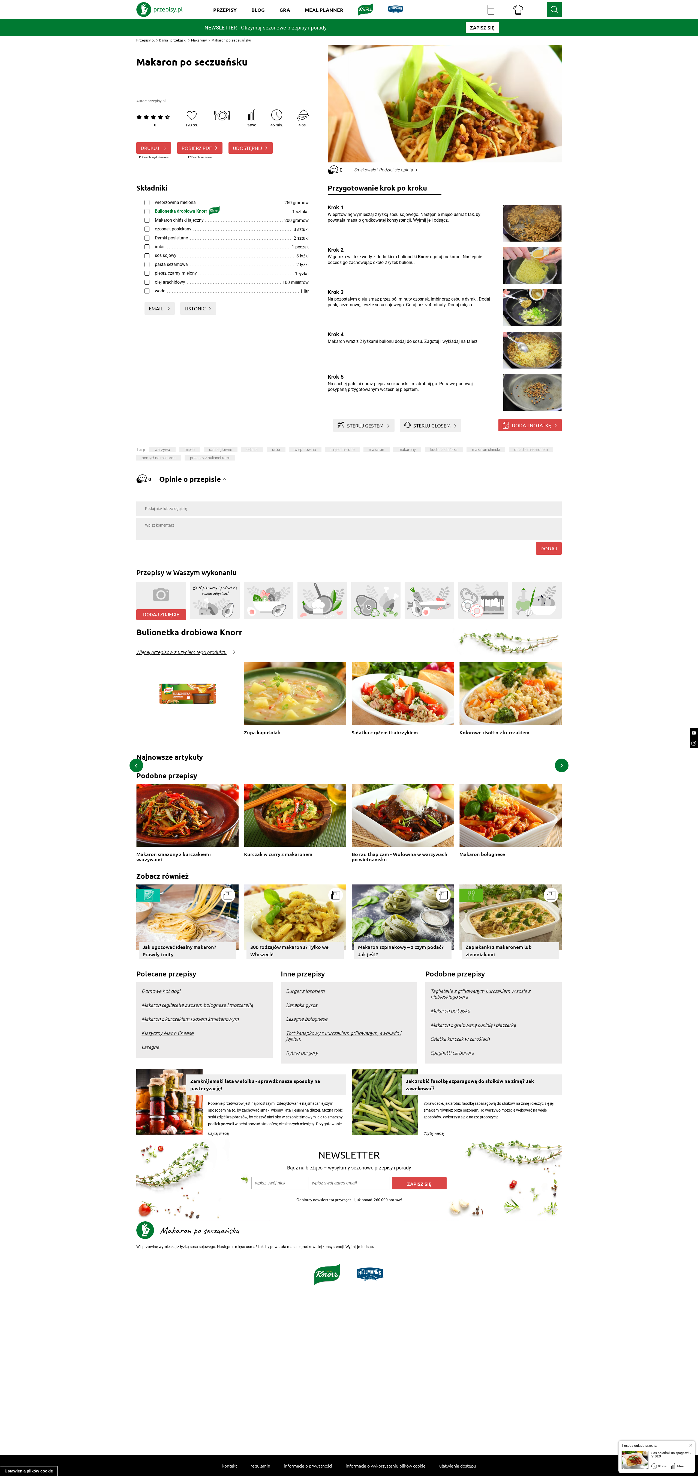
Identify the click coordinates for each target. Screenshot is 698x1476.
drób (276, 449)
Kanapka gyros (301, 1005)
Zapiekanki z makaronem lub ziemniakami (499, 950)
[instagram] (694, 743)
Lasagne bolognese (306, 1018)
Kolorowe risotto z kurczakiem (494, 732)
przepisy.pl (157, 101)
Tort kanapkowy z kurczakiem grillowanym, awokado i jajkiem (343, 1035)
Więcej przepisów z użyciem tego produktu (181, 652)
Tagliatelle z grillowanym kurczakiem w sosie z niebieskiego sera (480, 993)
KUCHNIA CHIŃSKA (444, 449)
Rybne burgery (302, 1052)
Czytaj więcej (218, 1133)
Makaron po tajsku (450, 1010)
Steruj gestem (365, 425)
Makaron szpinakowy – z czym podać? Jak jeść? (401, 950)
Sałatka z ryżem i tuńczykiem (385, 732)
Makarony (199, 40)
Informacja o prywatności (308, 1465)
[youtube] (694, 733)
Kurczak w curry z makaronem (278, 854)
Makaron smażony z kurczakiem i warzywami (174, 856)
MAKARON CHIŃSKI (486, 449)
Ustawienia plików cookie (29, 1471)
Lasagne (150, 1047)
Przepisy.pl (145, 40)
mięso (190, 449)
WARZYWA (162, 449)
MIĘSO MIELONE (342, 449)
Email (156, 308)
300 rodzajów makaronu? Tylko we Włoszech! (289, 950)
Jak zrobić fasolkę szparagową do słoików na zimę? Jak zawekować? (470, 1084)
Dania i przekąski (172, 40)
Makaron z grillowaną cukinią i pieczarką (473, 1024)
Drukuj (150, 148)
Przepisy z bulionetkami (210, 458)
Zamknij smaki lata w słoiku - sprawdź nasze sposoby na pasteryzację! (255, 1084)
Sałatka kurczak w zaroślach (460, 1038)
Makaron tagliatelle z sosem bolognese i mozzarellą (197, 1005)
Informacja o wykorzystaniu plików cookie (386, 1465)
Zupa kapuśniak (262, 732)
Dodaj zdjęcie (161, 614)
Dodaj (548, 548)
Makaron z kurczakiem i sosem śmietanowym (190, 1018)
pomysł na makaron (159, 458)
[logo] (159, 9)
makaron (376, 449)
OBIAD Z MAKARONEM (531, 449)
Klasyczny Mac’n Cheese (168, 1033)
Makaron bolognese (482, 854)
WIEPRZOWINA (305, 449)
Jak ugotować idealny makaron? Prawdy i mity (179, 950)
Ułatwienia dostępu (457, 1465)
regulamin (260, 1465)
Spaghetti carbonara (452, 1052)
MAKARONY (407, 449)
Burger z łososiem (305, 991)
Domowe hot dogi (161, 991)
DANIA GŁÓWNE (220, 449)
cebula (252, 449)
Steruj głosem (432, 425)
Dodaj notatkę (531, 425)
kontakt (229, 1465)
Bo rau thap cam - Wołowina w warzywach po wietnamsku (399, 856)
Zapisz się (419, 1184)
